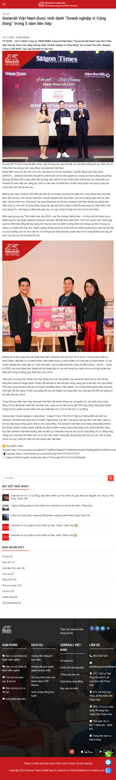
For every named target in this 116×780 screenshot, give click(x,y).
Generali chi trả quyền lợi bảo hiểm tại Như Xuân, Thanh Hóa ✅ (44, 535)
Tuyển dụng (8, 597)
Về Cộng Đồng (9, 602)
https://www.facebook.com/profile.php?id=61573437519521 (48, 453)
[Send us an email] (108, 628)
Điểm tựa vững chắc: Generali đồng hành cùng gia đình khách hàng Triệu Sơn (50, 515)
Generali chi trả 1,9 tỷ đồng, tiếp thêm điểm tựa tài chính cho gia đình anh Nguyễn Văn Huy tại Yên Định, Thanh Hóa (62, 497)
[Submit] (111, 478)
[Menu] (4, 4)
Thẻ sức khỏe (9, 585)
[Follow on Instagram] (97, 628)
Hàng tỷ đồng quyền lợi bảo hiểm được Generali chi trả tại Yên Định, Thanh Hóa (51, 505)
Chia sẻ (6, 562)
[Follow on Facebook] (92, 628)
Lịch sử (6, 573)
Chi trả (5, 556)
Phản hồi (6, 579)
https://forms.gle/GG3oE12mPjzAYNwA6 (63, 457)
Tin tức (6, 14)
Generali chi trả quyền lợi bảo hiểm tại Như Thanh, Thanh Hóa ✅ (44, 525)
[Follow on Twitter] (102, 628)
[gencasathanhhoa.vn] (58, 4)
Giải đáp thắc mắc (11, 568)
